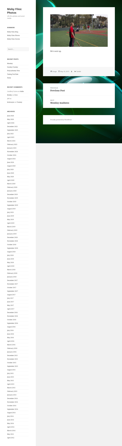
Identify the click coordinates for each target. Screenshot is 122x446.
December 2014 (12, 398)
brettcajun (10, 102)
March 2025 (11, 141)
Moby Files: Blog (12, 32)
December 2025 (12, 126)
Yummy (19, 102)
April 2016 (10, 341)
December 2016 (12, 312)
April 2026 (10, 123)
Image (54, 71)
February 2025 (12, 144)
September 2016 (12, 323)
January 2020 (11, 191)
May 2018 (10, 262)
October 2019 (11, 202)
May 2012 (10, 434)
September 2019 (12, 205)
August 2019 (11, 209)
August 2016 (11, 327)
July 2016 (10, 330)
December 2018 (12, 237)
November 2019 (12, 198)
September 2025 (12, 130)
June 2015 (10, 377)
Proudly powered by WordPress (61, 120)
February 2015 (12, 391)
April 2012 (10, 438)
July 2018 (10, 255)
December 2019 (12, 194)
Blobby (9, 95)
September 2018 (12, 248)
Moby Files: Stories (13, 39)
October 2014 (11, 406)
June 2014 (10, 420)
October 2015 (11, 363)
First (16, 95)
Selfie (22, 91)
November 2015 (12, 359)
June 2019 (10, 216)
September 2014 (12, 409)
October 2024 (11, 155)
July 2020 (10, 169)
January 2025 (11, 148)
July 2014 (10, 416)
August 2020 (11, 166)
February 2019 (12, 230)
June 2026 (10, 116)
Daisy (9, 78)
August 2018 (11, 252)
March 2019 (11, 227)
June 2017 (10, 302)
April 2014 (10, 427)
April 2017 (10, 309)
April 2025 (10, 137)
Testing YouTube (12, 74)
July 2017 (10, 298)
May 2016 (10, 338)
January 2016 (11, 352)
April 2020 (10, 180)
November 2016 (12, 316)
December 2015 (12, 355)
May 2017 (10, 305)
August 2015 (11, 370)
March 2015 (11, 388)
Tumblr (78, 71)
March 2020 (11, 184)
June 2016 (10, 334)
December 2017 (12, 280)
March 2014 (11, 431)
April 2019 (10, 223)
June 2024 (10, 162)
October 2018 (11, 245)
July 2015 (10, 373)
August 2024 (11, 159)
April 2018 (10, 266)
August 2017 (11, 295)
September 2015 (12, 366)
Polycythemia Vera (13, 71)
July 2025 (10, 134)
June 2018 (10, 259)
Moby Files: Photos (14, 10)
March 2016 (11, 345)
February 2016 (12, 348)
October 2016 (11, 320)
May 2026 (10, 119)
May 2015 (10, 381)
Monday (10, 63)
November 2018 (12, 241)
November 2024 (12, 152)
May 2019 (10, 219)
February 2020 (12, 187)
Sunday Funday (12, 67)
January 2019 (11, 234)
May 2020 (10, 177)
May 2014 (10, 423)
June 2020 (10, 173)
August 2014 (11, 413)
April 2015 (10, 384)
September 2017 (12, 291)
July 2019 (10, 212)
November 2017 (12, 284)
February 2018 (12, 273)
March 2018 (11, 270)
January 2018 (11, 277)
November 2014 (12, 402)
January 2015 (11, 395)
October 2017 (11, 288)
